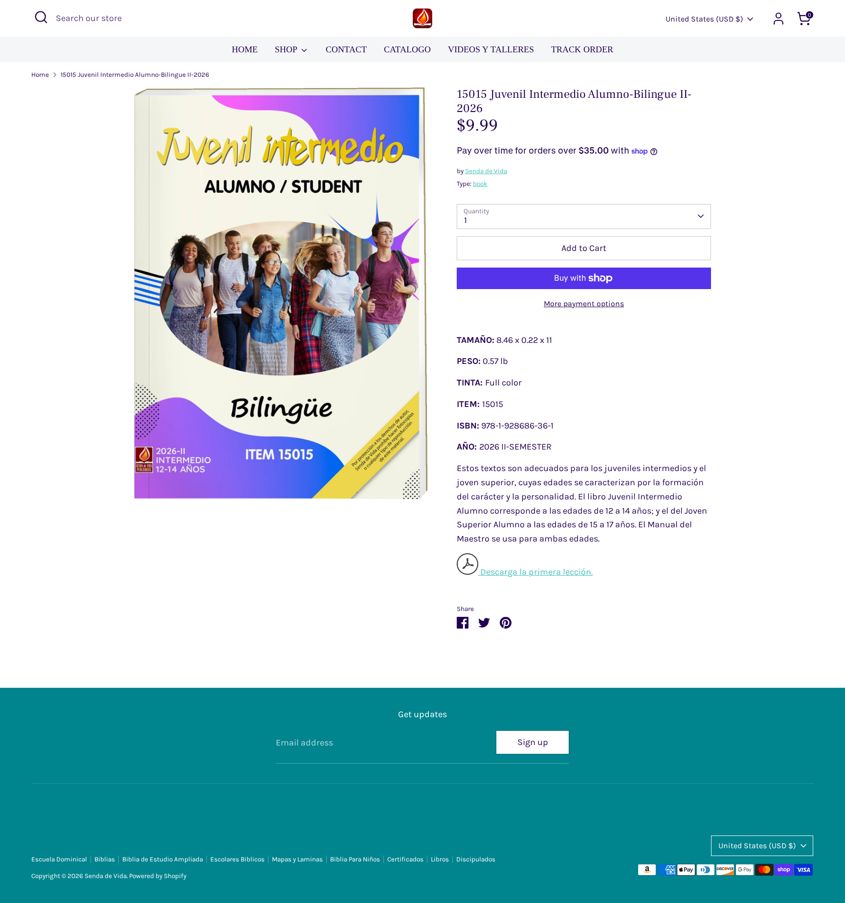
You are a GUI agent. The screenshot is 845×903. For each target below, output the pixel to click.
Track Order (582, 49)
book (480, 183)
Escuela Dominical (59, 859)
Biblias (104, 859)
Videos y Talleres (491, 49)
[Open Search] (41, 17)
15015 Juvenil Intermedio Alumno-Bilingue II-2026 (135, 74)
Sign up (532, 742)
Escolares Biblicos (237, 859)
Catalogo (407, 49)
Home (245, 49)
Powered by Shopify (157, 876)
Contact (346, 49)
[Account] (778, 18)
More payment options (584, 303)
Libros (440, 859)
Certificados (405, 859)
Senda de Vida (486, 171)
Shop (287, 49)
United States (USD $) (704, 19)
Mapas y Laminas (297, 859)
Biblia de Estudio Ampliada (162, 859)
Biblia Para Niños (355, 859)
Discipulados (475, 859)
